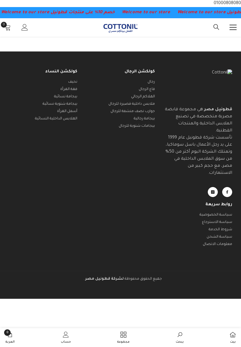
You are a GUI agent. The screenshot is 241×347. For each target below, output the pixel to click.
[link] (179, 337)
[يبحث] (216, 27)
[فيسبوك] (227, 192)
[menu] (233, 27)
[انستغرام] (213, 192)
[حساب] (24, 27)
